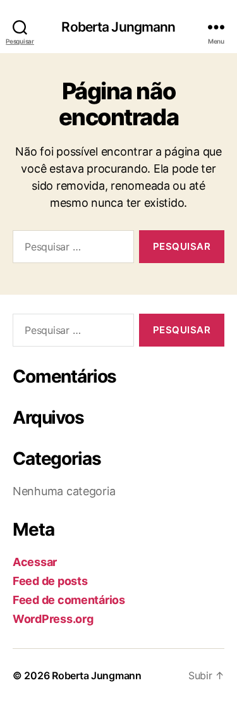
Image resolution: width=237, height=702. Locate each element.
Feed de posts (50, 581)
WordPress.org (53, 618)
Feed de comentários (69, 600)
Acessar (35, 562)
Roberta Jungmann (118, 27)
